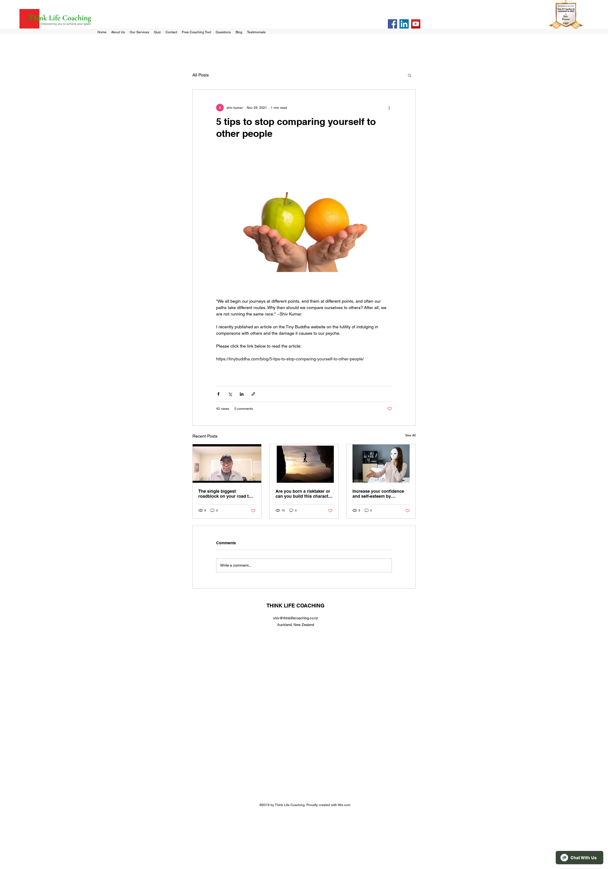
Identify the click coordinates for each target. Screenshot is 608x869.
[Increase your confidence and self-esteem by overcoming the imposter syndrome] (381, 463)
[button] (409, 75)
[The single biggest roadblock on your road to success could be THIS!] (227, 463)
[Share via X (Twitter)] (230, 394)
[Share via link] (253, 394)
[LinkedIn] (404, 24)
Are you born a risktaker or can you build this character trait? (304, 494)
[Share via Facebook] (218, 394)
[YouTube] (415, 24)
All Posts (200, 74)
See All (410, 435)
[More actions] (389, 107)
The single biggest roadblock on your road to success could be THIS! (224, 494)
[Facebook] (392, 24)
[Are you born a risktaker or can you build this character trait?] (304, 463)
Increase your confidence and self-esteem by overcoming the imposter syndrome (378, 494)
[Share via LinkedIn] (241, 394)
